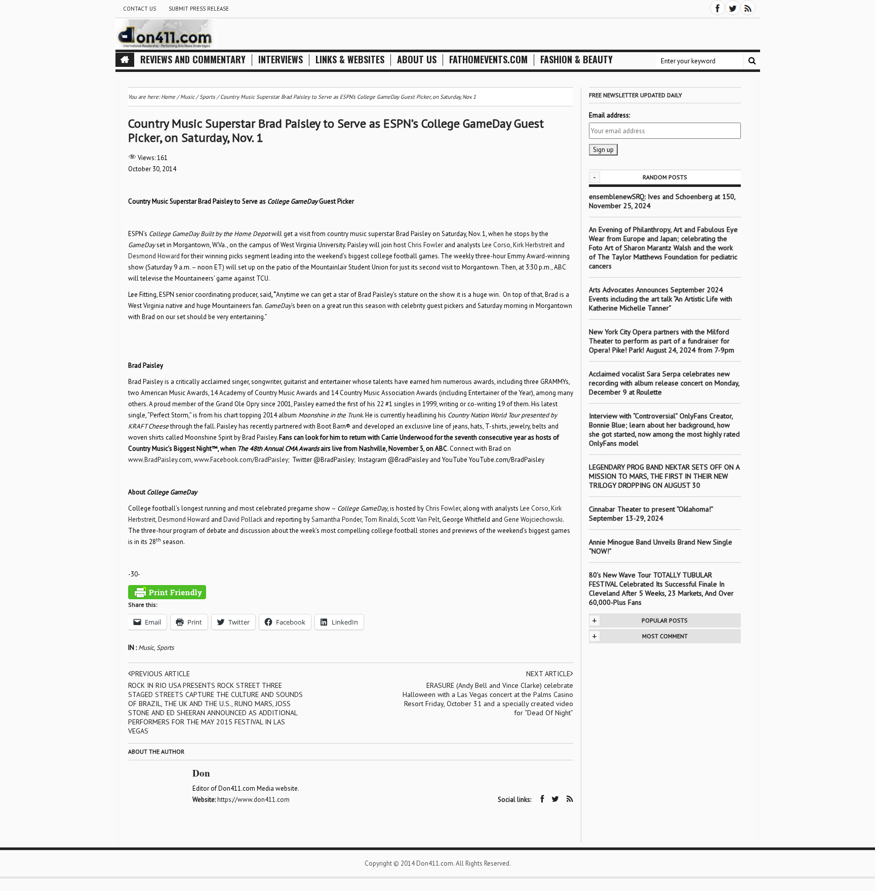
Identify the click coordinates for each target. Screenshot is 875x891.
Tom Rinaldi (381, 519)
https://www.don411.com (253, 799)
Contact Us (139, 8)
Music (146, 647)
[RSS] (747, 7)
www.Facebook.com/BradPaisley (241, 459)
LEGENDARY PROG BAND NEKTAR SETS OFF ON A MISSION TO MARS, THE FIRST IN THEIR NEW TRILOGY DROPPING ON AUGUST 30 (664, 476)
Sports (165, 647)
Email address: (609, 115)
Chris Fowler (425, 245)
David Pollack (242, 519)
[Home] (124, 60)
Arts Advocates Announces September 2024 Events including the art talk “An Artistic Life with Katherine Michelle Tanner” (660, 299)
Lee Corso (496, 245)
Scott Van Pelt (420, 519)
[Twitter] (732, 7)
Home (168, 96)
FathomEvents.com (488, 59)
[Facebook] (717, 7)
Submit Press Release (199, 8)
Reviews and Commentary (193, 59)
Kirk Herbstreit (532, 245)
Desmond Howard (154, 256)
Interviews (280, 59)
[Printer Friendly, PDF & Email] (167, 592)
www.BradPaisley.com (159, 459)
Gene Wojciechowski (533, 519)
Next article (548, 673)
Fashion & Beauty (576, 59)
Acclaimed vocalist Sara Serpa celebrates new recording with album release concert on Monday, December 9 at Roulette (664, 383)
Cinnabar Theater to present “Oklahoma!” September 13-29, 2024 (651, 514)
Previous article (160, 673)
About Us (416, 59)
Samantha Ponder (336, 519)
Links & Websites (349, 59)
